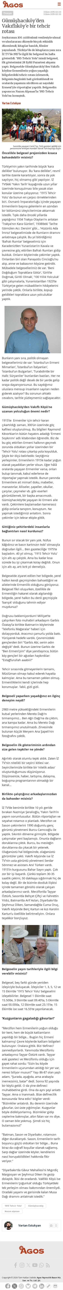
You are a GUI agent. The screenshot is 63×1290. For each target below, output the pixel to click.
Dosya (8, 13)
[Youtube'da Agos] (35, 1265)
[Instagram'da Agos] (22, 1265)
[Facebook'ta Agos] (15, 1265)
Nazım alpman (12, 1211)
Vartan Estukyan (29, 1225)
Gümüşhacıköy (35, 1206)
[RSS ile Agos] (47, 1265)
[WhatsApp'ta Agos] (41, 1265)
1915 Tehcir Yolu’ (13, 1206)
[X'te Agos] (28, 1265)
